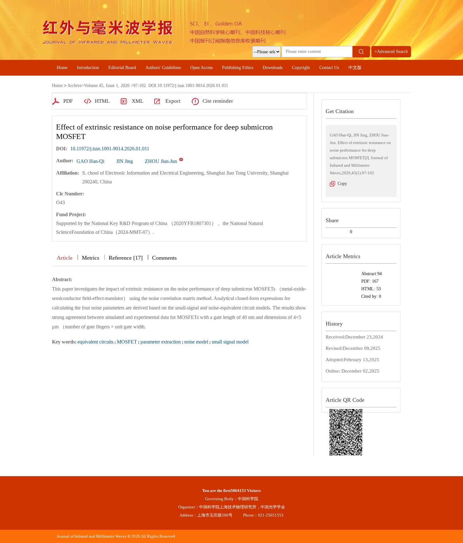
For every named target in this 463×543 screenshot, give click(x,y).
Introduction (88, 67)
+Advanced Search (391, 51)
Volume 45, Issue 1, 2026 (106, 85)
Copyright (301, 67)
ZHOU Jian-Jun (161, 161)
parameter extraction (160, 341)
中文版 (355, 67)
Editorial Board (122, 67)
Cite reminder (218, 101)
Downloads (273, 67)
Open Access (201, 67)
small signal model (230, 341)
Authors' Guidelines (163, 67)
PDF (68, 101)
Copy (342, 183)
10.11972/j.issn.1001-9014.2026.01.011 (109, 148)
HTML (102, 101)
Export (172, 101)
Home (62, 67)
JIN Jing (124, 161)
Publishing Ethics (237, 67)
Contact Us (329, 67)
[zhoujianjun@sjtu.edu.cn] (181, 159)
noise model (196, 341)
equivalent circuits (95, 341)
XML (137, 101)
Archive (74, 85)
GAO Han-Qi (90, 161)
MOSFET (127, 341)
